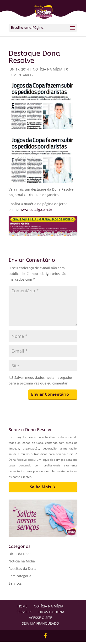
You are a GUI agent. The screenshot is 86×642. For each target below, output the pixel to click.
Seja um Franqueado (40, 623)
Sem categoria (20, 576)
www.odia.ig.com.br (36, 209)
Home (22, 606)
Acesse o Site (40, 617)
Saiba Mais (40, 487)
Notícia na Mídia (47, 69)
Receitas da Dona (22, 568)
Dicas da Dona (20, 553)
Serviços (15, 583)
